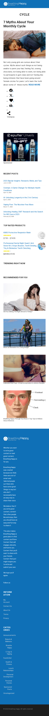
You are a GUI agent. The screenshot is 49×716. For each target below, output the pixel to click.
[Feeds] (15, 583)
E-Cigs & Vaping (9, 653)
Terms (5, 614)
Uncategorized (8, 693)
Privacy (6, 618)
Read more (34, 84)
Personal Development (8, 676)
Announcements (9, 635)
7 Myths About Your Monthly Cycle (18, 24)
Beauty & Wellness (8, 640)
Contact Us (7, 606)
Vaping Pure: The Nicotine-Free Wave (18, 205)
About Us (6, 610)
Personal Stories (8, 682)
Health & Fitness (9, 663)
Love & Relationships (8, 669)
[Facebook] (12, 583)
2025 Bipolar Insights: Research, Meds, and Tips (22, 181)
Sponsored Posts (8, 688)
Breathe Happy (9, 647)
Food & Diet (7, 658)
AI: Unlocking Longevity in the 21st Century (20, 197)
